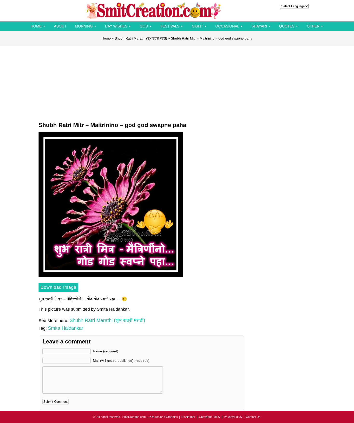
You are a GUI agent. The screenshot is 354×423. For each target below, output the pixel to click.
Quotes (287, 26)
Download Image (58, 287)
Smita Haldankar (65, 328)
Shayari (259, 26)
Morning (84, 26)
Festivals (169, 26)
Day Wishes (116, 26)
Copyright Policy (209, 417)
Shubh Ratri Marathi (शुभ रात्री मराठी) (141, 38)
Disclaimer (188, 417)
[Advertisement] (177, 82)
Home (36, 26)
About (60, 26)
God (144, 26)
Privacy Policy (233, 417)
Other (313, 26)
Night (197, 26)
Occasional (227, 26)
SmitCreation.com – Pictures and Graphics (150, 417)
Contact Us (253, 417)
